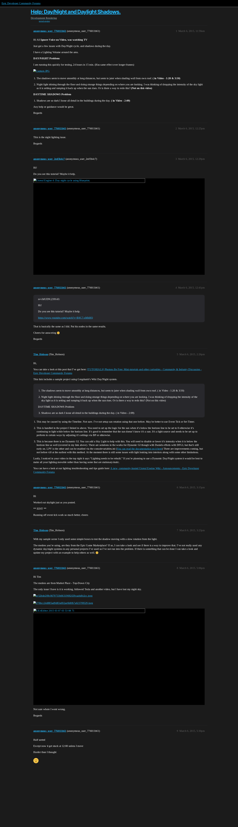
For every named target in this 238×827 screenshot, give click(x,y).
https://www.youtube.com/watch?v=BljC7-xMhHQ (65, 317)
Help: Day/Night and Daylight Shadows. (76, 12)
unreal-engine (44, 21)
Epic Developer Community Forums (21, 3)
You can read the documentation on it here (139, 448)
